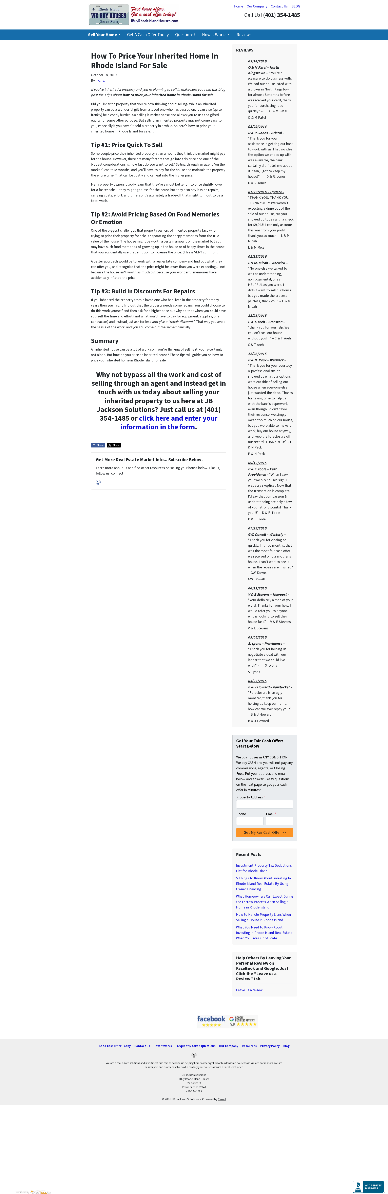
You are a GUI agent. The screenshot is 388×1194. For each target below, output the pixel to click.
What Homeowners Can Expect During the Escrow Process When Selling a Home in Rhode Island (264, 902)
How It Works (214, 35)
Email (271, 814)
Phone (241, 814)
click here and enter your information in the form (168, 422)
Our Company (257, 6)
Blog (286, 1046)
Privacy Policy (270, 1046)
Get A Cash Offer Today (148, 35)
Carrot (222, 1099)
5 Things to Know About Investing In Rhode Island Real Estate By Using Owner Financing (263, 884)
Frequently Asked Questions (195, 1046)
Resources (249, 1046)
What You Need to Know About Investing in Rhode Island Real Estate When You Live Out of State (264, 933)
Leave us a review (249, 990)
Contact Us (279, 6)
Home (238, 6)
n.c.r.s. (100, 80)
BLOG (295, 6)
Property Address (250, 797)
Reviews (244, 35)
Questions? (185, 35)
